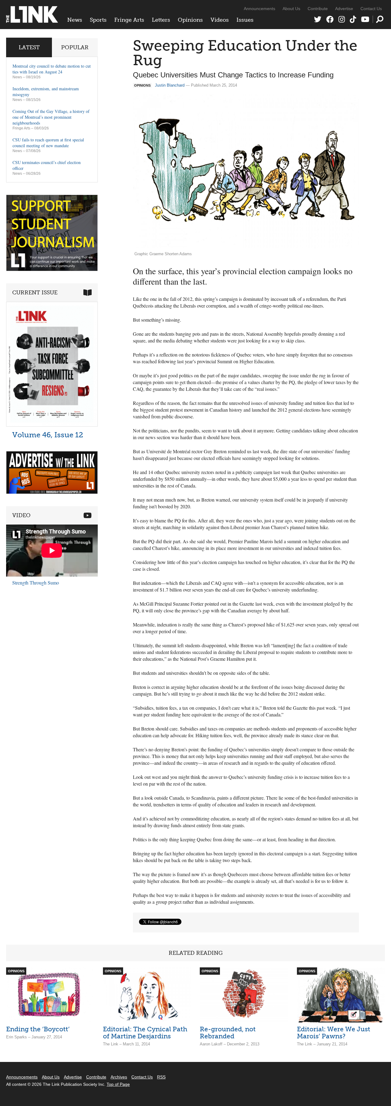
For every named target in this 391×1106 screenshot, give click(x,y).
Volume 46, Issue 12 (47, 434)
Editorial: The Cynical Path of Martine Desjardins (145, 1032)
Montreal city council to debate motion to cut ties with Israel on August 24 (52, 69)
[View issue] (52, 425)
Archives (119, 1076)
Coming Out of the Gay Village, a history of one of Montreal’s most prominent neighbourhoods (51, 117)
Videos (219, 20)
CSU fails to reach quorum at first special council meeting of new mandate (48, 142)
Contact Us (371, 8)
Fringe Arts (129, 20)
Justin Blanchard (170, 85)
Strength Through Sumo (35, 582)
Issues (245, 20)
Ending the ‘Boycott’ (38, 1029)
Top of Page (118, 1084)
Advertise (344, 8)
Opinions (190, 20)
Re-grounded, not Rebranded (228, 1032)
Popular (75, 47)
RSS (161, 1076)
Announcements (259, 8)
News (74, 20)
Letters (161, 20)
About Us (291, 8)
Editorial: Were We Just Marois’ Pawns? (333, 1032)
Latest (29, 47)
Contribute (318, 8)
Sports (98, 20)
